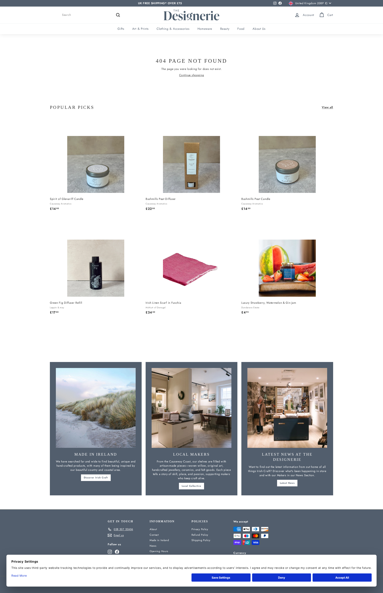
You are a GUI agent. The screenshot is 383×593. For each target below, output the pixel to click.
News (153, 546)
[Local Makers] (191, 408)
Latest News (287, 483)
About (153, 529)
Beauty (224, 29)
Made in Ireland (159, 540)
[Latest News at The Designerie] (287, 408)
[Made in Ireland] (96, 408)
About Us (259, 29)
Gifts (120, 29)
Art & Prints (140, 29)
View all (327, 107)
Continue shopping (191, 75)
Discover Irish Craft (96, 477)
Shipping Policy (201, 540)
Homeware (204, 29)
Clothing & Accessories (173, 29)
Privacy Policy (200, 529)
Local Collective (191, 486)
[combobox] (92, 15)
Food (241, 29)
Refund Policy (200, 535)
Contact (154, 535)
